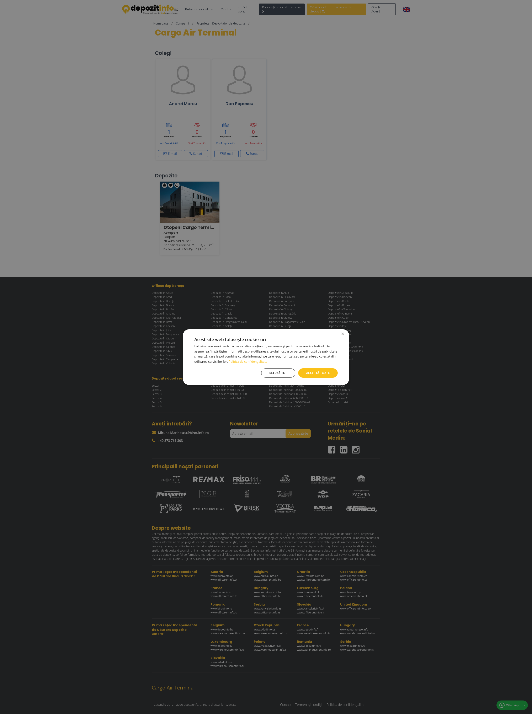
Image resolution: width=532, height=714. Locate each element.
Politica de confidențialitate (248, 361)
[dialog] (266, 357)
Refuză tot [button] (278, 373)
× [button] (342, 333)
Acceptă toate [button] (318, 373)
